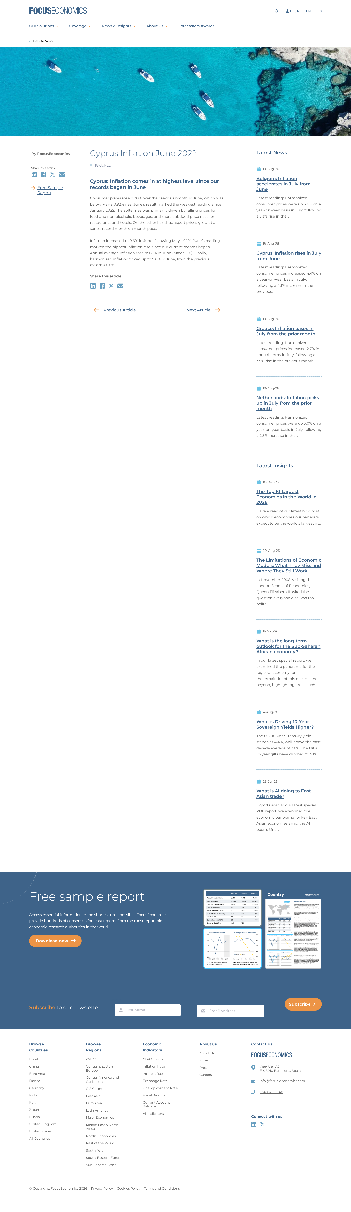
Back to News (43, 41)
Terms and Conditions (162, 1188)
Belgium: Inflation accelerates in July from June (283, 184)
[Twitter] (262, 1124)
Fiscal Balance (154, 1095)
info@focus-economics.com (282, 1081)
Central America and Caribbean (102, 1080)
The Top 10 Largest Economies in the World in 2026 (286, 497)
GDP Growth (153, 1059)
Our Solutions (41, 26)
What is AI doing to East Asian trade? (283, 793)
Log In (295, 11)
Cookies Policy (128, 1188)
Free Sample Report (50, 190)
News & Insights (116, 26)
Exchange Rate (155, 1081)
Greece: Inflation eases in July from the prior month (285, 331)
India (33, 1095)
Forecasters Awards (196, 26)
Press (203, 1068)
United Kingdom (43, 1124)
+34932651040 (271, 1092)
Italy (32, 1102)
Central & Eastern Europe (100, 1068)
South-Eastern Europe (104, 1158)
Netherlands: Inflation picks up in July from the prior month (287, 403)
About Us (154, 26)
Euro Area (37, 1074)
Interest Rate (153, 1074)
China (34, 1066)
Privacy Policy (102, 1188)
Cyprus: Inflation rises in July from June (288, 256)
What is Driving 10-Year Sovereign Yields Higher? (285, 724)
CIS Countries (97, 1089)
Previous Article (120, 310)
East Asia (93, 1096)
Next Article (198, 310)
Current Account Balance (156, 1105)
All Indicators (153, 1114)
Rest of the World (100, 1143)
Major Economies (100, 1117)
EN (308, 11)
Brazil (33, 1059)
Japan (34, 1110)
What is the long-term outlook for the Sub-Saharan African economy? (288, 646)
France (34, 1081)
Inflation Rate (154, 1066)
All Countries (39, 1138)
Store (203, 1060)
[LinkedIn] (253, 1124)
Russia (34, 1117)
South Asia (94, 1150)
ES (319, 11)
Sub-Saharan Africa (101, 1165)
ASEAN (91, 1059)
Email (202, 1001)
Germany (36, 1088)
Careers (205, 1075)
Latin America (97, 1110)
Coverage (78, 26)
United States (40, 1131)
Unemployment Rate (160, 1088)
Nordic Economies (101, 1136)
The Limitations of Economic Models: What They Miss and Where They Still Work (288, 566)
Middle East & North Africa (102, 1127)
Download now (52, 940)
